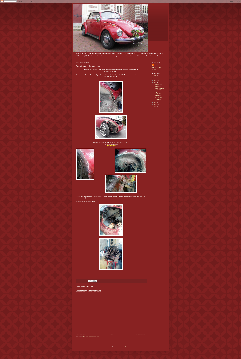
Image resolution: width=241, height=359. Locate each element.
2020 (155, 76)
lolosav (156, 65)
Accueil (111, 334)
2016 (155, 82)
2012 (155, 107)
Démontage (158, 95)
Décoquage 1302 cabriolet (159, 89)
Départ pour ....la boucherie (159, 92)
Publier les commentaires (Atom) (91, 336)
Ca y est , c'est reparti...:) (158, 98)
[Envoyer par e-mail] (89, 281)
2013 (155, 104)
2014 (155, 102)
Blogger (127, 347)
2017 (155, 80)
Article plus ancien (141, 334)
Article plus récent (80, 334)
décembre (158, 84)
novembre (158, 86)
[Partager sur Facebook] (94, 281)
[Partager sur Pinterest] (96, 281)
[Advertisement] (158, 139)
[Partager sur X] (92, 281)
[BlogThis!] (90, 281)
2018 (155, 78)
